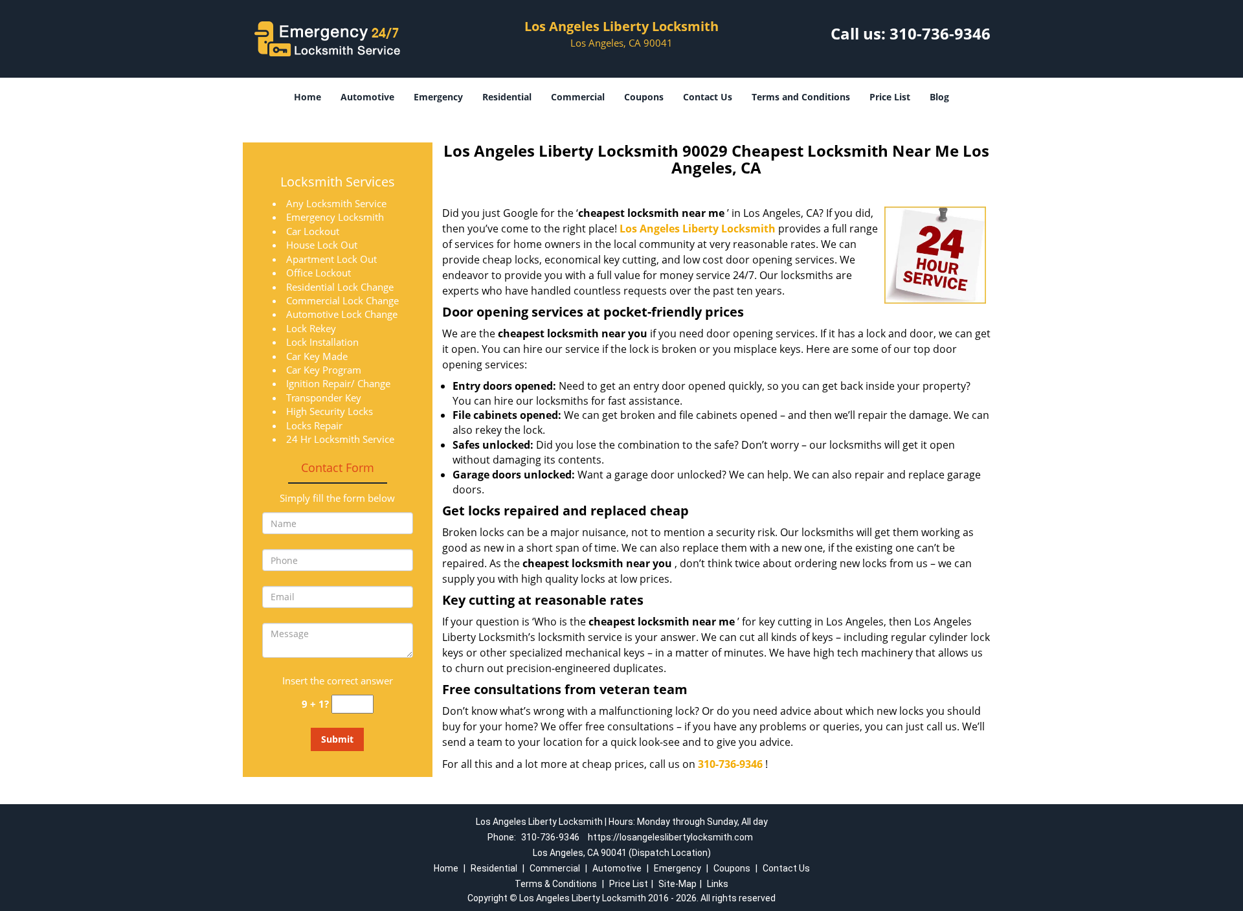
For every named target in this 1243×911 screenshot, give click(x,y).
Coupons (644, 97)
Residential (507, 97)
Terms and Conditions (801, 97)
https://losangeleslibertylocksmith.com (670, 837)
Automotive (367, 97)
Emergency (438, 97)
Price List (889, 97)
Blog (939, 97)
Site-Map (677, 884)
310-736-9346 (940, 33)
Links (717, 884)
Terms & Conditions (556, 884)
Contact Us (707, 97)
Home (307, 97)
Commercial (578, 97)
